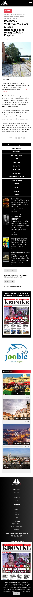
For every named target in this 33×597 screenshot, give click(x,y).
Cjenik (16, 500)
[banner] (6, 203)
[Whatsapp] (24, 138)
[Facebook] (16, 138)
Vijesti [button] (16, 191)
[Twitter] (19, 138)
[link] (12, 535)
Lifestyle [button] (16, 169)
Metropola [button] (16, 173)
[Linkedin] (21, 138)
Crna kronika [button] (16, 148)
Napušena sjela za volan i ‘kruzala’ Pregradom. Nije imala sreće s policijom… (20, 258)
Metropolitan (20, 39)
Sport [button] (16, 184)
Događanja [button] (16, 152)
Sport (16, 512)
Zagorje (8, 11)
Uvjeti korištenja (16, 524)
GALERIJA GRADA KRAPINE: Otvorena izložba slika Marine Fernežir (16, 276)
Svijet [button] (16, 187)
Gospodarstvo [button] (16, 155)
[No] (31, 588)
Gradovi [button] (16, 159)
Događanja (16, 509)
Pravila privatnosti (16, 526)
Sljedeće (8, 282)
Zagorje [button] (16, 195)
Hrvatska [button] (16, 162)
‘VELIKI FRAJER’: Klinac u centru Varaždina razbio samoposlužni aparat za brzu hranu (20, 203)
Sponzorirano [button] (16, 180)
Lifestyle (16, 514)
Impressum (16, 497)
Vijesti (16, 495)
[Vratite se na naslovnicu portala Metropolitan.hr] (4, 3)
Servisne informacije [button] (16, 177)
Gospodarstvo (16, 507)
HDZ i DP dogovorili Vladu (12, 286)
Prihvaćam (16, 593)
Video (16, 517)
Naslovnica (16, 492)
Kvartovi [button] (16, 166)
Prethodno (11, 270)
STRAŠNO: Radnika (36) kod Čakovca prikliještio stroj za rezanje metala (19, 242)
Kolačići (16, 529)
